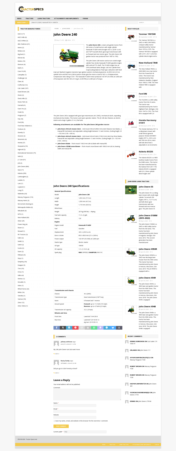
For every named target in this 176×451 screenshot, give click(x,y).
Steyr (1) (20, 258)
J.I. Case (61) (22, 160)
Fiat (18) (20, 119)
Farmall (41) (22, 105)
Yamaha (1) (21, 296)
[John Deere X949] (131, 288)
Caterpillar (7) (22, 75)
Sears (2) (21, 251)
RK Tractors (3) (23, 234)
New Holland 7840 (148, 62)
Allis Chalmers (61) (24, 44)
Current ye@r (58, 432)
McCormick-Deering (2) (25, 204)
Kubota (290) (22, 173)
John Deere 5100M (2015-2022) (148, 216)
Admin (69, 40)
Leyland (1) (21, 187)
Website (56, 415)
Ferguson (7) (22, 115)
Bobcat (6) (21, 58)
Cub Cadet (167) (23, 88)
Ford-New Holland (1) (25, 126)
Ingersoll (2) (21, 149)
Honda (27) (21, 143)
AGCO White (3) (23, 41)
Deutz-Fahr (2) (22, 102)
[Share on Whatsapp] (94, 328)
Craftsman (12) (23, 85)
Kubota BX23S (146, 151)
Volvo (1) (21, 285)
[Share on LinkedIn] (69, 328)
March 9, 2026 (145, 190)
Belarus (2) (21, 51)
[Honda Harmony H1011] (131, 132)
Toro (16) (21, 268)
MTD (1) (20, 214)
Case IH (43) (22, 71)
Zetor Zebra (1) (23, 306)
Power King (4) (22, 224)
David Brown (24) (23, 92)
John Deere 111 (145, 350)
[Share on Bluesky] (113, 328)
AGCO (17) (21, 34)
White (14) (21, 292)
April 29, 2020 (145, 252)
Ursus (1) (21, 272)
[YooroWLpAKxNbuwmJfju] (126, 393)
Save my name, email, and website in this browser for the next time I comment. (82, 421)
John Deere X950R (148, 249)
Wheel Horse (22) (23, 289)
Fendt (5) (21, 112)
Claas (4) (20, 81)
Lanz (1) (20, 183)
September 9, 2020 (146, 37)
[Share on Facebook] (56, 328)
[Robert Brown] (126, 367)
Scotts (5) (21, 248)
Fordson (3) (21, 129)
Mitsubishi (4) (22, 211)
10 (156, 37)
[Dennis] (126, 402)
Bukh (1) (20, 68)
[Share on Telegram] (106, 328)
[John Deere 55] (131, 197)
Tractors (29, 18)
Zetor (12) (21, 302)
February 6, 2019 (146, 126)
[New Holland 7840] (131, 74)
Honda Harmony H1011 (147, 121)
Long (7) (20, 190)
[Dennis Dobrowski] (126, 342)
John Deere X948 (147, 306)
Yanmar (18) (22, 299)
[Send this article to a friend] (82, 328)
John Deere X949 (147, 277)
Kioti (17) (21, 170)
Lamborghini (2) (23, 177)
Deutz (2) (21, 95)
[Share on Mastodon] (100, 328)
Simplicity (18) (22, 262)
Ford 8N (143, 93)
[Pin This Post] (75, 328)
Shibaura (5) (22, 255)
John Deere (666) (23, 166)
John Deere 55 (146, 186)
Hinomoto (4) (22, 139)
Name (55, 403)
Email (55, 409)
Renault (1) (21, 231)
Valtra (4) (21, 275)
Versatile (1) (21, 282)
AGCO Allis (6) (22, 37)
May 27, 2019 (60, 40)
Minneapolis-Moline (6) (25, 207)
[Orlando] (126, 351)
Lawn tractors (43, 18)
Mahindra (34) (22, 194)
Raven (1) (21, 228)
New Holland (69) (23, 217)
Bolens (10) (21, 61)
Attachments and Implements (66, 18)
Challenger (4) (22, 78)
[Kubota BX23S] (131, 162)
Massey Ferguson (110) (25, 197)
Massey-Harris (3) (23, 200)
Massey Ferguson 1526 (137, 360)
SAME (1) (21, 241)
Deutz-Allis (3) (22, 98)
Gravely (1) (21, 132)
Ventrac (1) (21, 279)
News (19, 18)
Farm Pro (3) (22, 109)
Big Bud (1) (21, 54)
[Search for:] (148, 22)
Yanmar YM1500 (147, 34)
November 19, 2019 (146, 97)
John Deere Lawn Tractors (138, 181)
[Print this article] (88, 328)
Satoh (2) (21, 245)
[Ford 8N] (131, 103)
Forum (85, 18)
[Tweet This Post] (63, 328)
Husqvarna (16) (23, 146)
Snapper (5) (21, 265)
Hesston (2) (21, 136)
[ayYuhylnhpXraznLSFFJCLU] (126, 358)
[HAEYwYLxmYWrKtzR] (126, 385)
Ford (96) (21, 122)
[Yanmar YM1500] (131, 44)
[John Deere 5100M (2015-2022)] (131, 228)
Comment (56, 388)
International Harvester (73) (27, 153)
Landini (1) (21, 180)
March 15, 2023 (145, 66)
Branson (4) (21, 64)
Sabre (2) (21, 238)
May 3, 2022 (144, 221)
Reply (57, 353)
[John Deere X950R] (131, 259)
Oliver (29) (21, 221)
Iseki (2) (20, 156)
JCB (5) (20, 163)
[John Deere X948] (131, 317)
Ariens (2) (21, 47)
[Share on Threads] (119, 328)
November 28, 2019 (146, 154)
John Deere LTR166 (144, 401)
